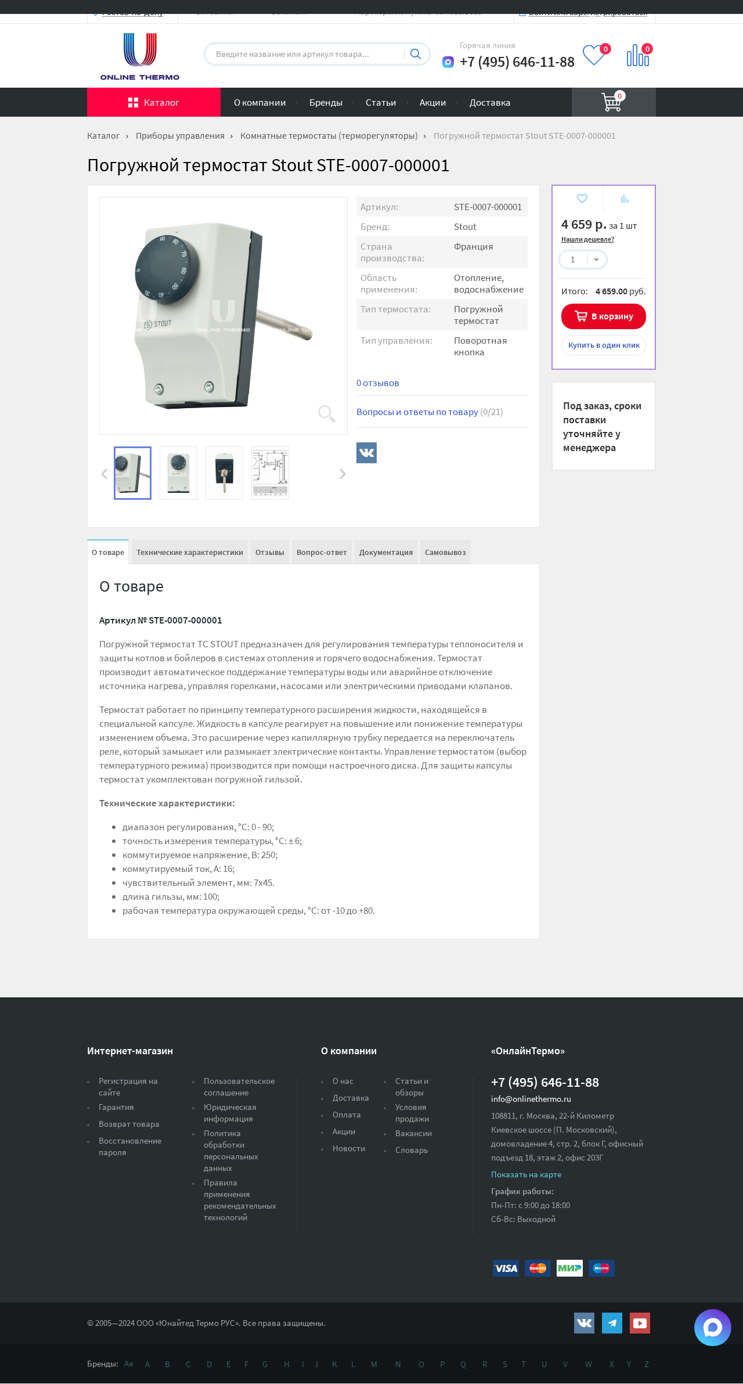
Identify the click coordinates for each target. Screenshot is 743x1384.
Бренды (325, 102)
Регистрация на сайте (128, 1086)
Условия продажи (412, 1112)
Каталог (161, 102)
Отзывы (269, 552)
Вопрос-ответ (322, 552)
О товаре (108, 552)
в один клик (604, 345)
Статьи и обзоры (411, 1086)
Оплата (347, 1114)
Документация (386, 552)
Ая (129, 1363)
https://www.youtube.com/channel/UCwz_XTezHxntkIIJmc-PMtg (640, 1323)
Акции (433, 102)
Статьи (381, 102)
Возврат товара (129, 1123)
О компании (260, 102)
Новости (349, 1148)
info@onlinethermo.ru (531, 1098)
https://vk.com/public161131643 (584, 1323)
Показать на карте (526, 1174)
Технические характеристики (189, 552)
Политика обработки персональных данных (231, 1150)
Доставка (490, 102)
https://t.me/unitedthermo (612, 1323)
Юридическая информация (230, 1112)
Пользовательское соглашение (239, 1086)
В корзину (612, 316)
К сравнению (625, 200)
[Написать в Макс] (448, 62)
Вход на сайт (628, 19)
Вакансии (413, 1132)
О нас (343, 1080)
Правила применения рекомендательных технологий (240, 1200)
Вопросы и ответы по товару (429, 411)
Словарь (411, 1149)
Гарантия (116, 1106)
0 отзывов (377, 382)
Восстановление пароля (130, 1146)
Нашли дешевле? (587, 239)
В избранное (581, 200)
